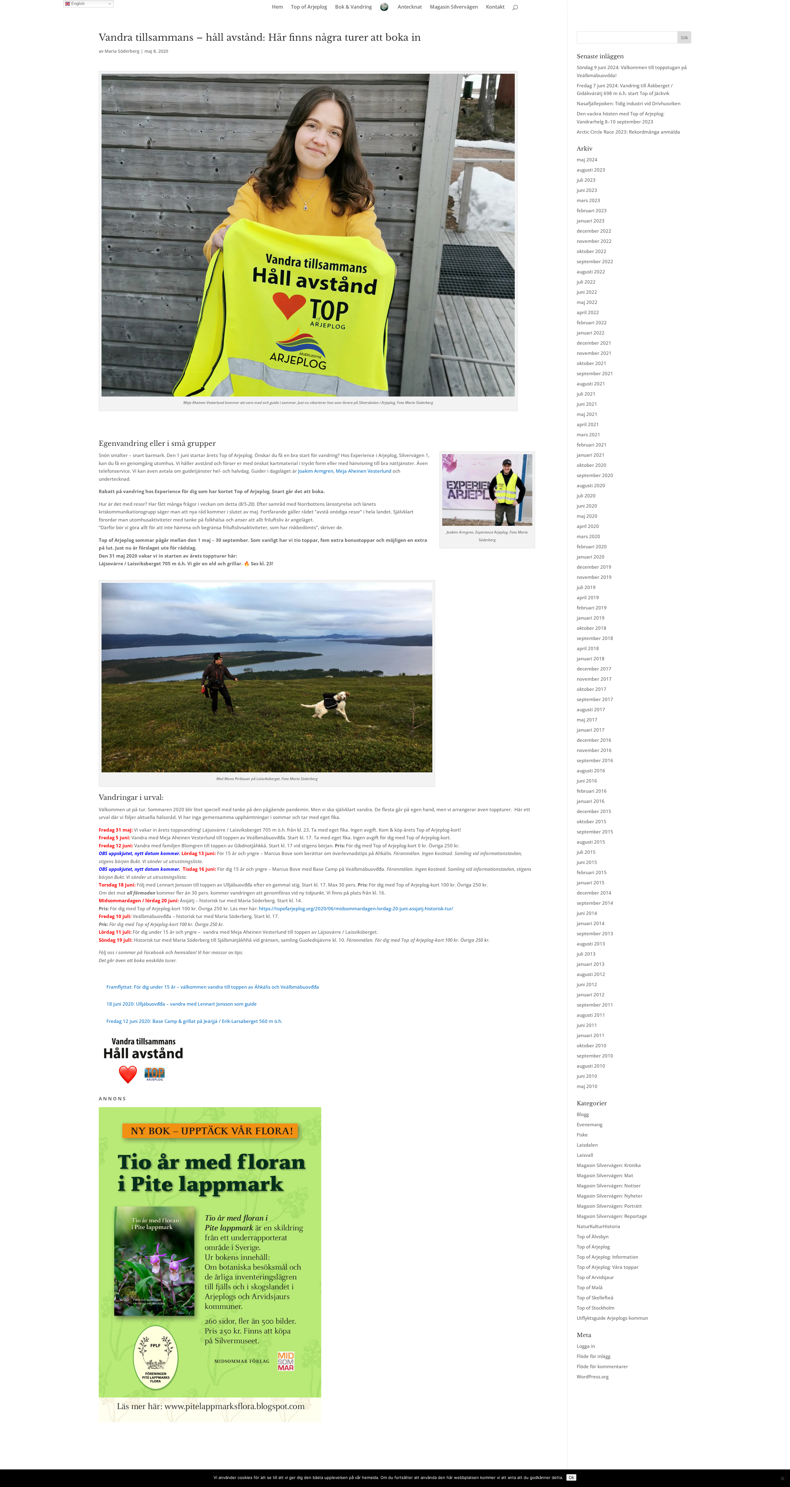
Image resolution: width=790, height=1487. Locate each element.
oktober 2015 (591, 821)
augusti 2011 (591, 1015)
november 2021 (594, 353)
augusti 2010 (591, 1066)
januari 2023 (591, 221)
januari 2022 (591, 333)
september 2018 (595, 638)
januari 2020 (591, 557)
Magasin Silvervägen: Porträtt (609, 1206)
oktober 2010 (591, 1045)
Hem (277, 7)
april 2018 (588, 648)
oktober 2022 (591, 251)
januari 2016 (591, 801)
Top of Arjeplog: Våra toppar (607, 1267)
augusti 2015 (591, 842)
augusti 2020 (591, 485)
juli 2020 (586, 495)
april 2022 (588, 312)
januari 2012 (591, 994)
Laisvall (585, 1155)
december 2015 (594, 811)
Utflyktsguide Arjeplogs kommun (612, 1318)
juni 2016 (587, 781)
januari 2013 (591, 964)
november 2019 (594, 577)
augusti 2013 (591, 944)
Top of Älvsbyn (593, 1236)
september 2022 (595, 261)
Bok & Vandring (353, 7)
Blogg (583, 1114)
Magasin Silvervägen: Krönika (609, 1165)
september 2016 (595, 760)
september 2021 (595, 373)
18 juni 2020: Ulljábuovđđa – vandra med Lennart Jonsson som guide (181, 1004)
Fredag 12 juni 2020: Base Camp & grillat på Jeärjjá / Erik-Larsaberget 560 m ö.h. (194, 1021)
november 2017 (594, 679)
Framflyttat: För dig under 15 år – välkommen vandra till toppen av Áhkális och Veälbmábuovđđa (212, 987)
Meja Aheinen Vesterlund (363, 471)
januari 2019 (591, 618)
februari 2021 (592, 445)
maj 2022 (587, 302)
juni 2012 (587, 984)
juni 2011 (587, 1025)
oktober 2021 (591, 363)
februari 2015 (592, 872)
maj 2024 (587, 159)
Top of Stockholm (595, 1308)
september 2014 (595, 903)
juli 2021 (586, 394)
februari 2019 (592, 607)
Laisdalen (587, 1145)
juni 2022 (587, 292)
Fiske (582, 1135)
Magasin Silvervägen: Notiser (609, 1185)
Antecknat (410, 7)
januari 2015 (591, 882)
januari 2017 (591, 730)
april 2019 (588, 597)
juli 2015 (586, 852)
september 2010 (595, 1056)
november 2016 (594, 750)
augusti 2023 (591, 170)
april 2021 (588, 424)
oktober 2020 (591, 465)
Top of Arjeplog (309, 7)
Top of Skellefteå (595, 1297)
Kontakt (495, 7)
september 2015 (595, 832)
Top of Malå (590, 1287)
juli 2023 (586, 180)
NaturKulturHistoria (598, 1226)
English (77, 3)
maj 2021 (587, 414)
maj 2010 (587, 1086)
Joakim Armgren (315, 471)
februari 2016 (592, 791)
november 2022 (594, 241)
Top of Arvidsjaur (595, 1277)
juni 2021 (587, 404)
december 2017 (594, 669)
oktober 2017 (591, 689)
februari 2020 (592, 546)
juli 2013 (586, 954)
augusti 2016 (591, 770)
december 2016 (594, 740)
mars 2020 (588, 536)
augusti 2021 (591, 383)
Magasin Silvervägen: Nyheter (609, 1196)
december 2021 (594, 343)
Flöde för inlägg (593, 1356)
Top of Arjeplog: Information (607, 1257)
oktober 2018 (591, 628)
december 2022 (594, 231)
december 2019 (594, 567)
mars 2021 (588, 434)
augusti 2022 (591, 271)
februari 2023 (592, 210)
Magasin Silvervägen (454, 7)
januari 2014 (591, 923)
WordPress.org (593, 1376)
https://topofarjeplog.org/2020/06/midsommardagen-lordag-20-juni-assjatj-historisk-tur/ (356, 908)
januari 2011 (591, 1035)
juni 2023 (587, 190)
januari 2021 (591, 455)
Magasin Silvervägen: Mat (605, 1175)
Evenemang (589, 1124)
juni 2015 (587, 862)
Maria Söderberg (122, 51)
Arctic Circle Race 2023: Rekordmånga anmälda (628, 132)
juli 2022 (586, 282)
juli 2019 (586, 587)
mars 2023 (588, 200)
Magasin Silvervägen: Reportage (612, 1216)
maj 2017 (587, 720)
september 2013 (595, 933)
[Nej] (782, 1478)
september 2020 (595, 475)
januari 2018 (591, 658)
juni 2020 (587, 506)
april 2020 (588, 526)
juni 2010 (587, 1076)
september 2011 (595, 1005)
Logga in (586, 1346)
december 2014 (594, 893)
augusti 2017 (591, 709)
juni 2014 (587, 913)
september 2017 (595, 699)
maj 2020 (587, 516)
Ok (571, 1477)
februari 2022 (592, 322)
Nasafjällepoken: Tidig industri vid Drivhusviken (628, 103)
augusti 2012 (591, 974)
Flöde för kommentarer (602, 1366)
